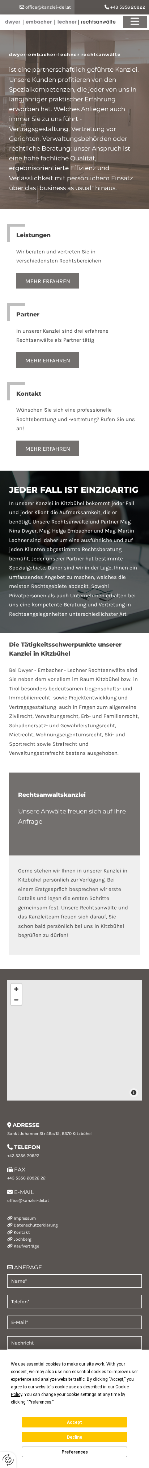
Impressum (25, 1218)
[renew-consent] (8, 1460)
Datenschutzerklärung (36, 1225)
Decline (74, 1437)
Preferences (74, 1452)
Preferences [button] (40, 1402)
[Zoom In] (16, 989)
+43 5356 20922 (127, 7)
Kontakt (22, 1232)
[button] (47, 281)
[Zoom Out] (16, 999)
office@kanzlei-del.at (48, 7)
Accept (74, 1422)
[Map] (74, 1040)
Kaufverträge (26, 1246)
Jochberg (22, 1239)
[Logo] (62, 22)
